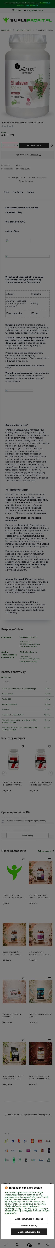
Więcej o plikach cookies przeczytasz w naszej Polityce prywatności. (27, 1210)
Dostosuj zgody (29, 1225)
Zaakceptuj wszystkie (29, 1232)
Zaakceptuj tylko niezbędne (29, 1219)
